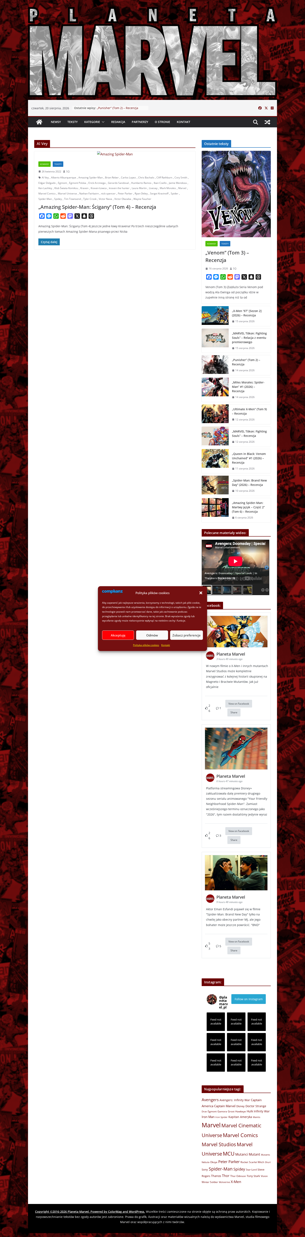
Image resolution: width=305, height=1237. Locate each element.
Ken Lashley (45, 188)
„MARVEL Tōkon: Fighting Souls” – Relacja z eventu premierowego (120, 110)
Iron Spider (221, 1117)
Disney (240, 1106)
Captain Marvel (224, 1106)
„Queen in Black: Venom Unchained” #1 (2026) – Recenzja (249, 458)
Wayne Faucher (142, 199)
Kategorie (92, 122)
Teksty (72, 122)
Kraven (84, 188)
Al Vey (45, 177)
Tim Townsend (72, 199)
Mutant (254, 1154)
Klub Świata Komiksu (66, 188)
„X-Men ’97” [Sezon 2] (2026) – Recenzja (247, 313)
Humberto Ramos (141, 183)
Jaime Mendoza (178, 183)
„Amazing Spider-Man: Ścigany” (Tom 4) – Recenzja (97, 206)
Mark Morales (168, 188)
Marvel (182, 188)
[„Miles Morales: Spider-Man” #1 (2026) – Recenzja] (215, 390)
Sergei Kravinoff (159, 193)
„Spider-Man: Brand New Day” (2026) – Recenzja (249, 482)
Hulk (250, 1111)
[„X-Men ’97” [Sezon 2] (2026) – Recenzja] (215, 316)
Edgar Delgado (47, 183)
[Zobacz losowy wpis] (267, 122)
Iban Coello (160, 183)
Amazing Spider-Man (90, 177)
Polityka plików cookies (146, 645)
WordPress (136, 1212)
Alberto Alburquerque (63, 177)
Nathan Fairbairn (89, 193)
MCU (228, 1153)
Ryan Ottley (141, 193)
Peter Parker (125, 193)
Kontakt (165, 645)
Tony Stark (253, 1176)
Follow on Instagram (249, 999)
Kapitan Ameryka (240, 1117)
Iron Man (208, 1117)
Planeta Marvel (78, 1212)
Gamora (222, 1111)
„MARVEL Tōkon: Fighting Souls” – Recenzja (249, 433)
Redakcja (118, 122)
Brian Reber (112, 177)
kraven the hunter (119, 188)
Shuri (268, 1162)
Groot (231, 1111)
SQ (68, 171)
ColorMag (115, 1212)
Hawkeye (240, 1111)
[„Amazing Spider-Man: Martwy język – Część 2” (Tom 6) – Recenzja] (215, 510)
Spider (174, 193)
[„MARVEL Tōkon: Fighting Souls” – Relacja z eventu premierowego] (215, 341)
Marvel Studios (219, 1144)
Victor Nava (105, 199)
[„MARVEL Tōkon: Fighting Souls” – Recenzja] (215, 437)
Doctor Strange (255, 1106)
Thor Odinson (238, 1176)
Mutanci (241, 1154)
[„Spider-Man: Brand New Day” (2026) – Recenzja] (215, 486)
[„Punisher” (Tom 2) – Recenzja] (215, 365)
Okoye (213, 1162)
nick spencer (108, 193)
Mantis (256, 1117)
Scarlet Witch (256, 1162)
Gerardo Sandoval (118, 183)
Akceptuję (118, 635)
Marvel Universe (67, 193)
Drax (204, 1111)
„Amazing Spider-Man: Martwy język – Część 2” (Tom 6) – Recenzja (248, 507)
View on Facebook (238, 703)
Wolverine (224, 1182)
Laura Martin (139, 188)
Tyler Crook (89, 199)
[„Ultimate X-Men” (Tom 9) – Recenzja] (215, 414)
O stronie (162, 122)
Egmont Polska (77, 183)
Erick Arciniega (97, 183)
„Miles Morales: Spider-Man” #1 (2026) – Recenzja (248, 386)
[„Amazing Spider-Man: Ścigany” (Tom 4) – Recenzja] (114, 154)
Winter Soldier (210, 1182)
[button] (201, 593)
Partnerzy (140, 122)
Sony (205, 1169)
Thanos (216, 1176)
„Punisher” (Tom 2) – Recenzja (246, 362)
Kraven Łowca (99, 188)
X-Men (236, 1181)
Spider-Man (45, 199)
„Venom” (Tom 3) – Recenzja (227, 256)
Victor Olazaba (122, 199)
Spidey (58, 199)
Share (234, 712)
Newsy (56, 122)
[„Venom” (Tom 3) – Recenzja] (236, 194)
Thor (225, 1175)
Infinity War (262, 1111)
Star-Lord (251, 1169)
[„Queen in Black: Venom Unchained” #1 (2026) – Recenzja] (215, 461)
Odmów (152, 635)
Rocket (244, 1162)
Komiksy (44, 164)
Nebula (205, 1162)
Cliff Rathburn (164, 177)
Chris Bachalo (146, 177)
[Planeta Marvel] (152, 51)
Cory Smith (180, 177)
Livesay (153, 188)
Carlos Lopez (128, 177)
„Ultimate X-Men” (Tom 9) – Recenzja (249, 411)
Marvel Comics (47, 193)
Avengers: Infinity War (235, 1100)
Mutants (265, 1154)
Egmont (62, 183)
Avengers (210, 1099)
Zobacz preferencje (186, 635)
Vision (264, 1176)
